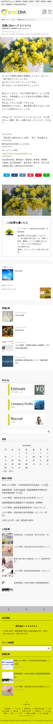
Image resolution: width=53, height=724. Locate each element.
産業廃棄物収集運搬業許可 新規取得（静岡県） (23, 502)
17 (34, 460)
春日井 (27, 34)
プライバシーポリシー (26, 716)
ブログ (19, 32)
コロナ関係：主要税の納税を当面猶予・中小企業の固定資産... (32, 346)
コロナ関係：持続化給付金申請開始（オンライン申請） (24, 514)
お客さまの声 (26, 711)
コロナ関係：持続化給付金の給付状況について (22, 497)
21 (12, 464)
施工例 (16, 711)
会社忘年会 (19, 330)
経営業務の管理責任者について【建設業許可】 (31, 361)
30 (26, 468)
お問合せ (38, 711)
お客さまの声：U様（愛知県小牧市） (18, 520)
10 (34, 457)
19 (47, 460)
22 (19, 464)
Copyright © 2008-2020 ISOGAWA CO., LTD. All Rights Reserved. (26, 720)
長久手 (46, 34)
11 (40, 457)
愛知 (22, 34)
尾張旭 (18, 34)
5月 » (11, 471)
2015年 (6, 34)
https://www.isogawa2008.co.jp (17, 153)
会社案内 (7, 709)
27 (6, 468)
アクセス (17, 709)
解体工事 (40, 34)
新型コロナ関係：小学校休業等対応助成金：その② (25, 485)
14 (12, 460)
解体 (35, 34)
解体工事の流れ (40, 709)
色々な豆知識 (44, 713)
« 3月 (4, 471)
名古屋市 (12, 34)
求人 (12, 713)
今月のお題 (19, 315)
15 (19, 460)
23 (26, 464)
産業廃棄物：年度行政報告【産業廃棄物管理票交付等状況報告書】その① (24, 491)
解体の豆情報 (31, 713)
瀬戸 (31, 34)
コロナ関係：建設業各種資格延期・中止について (23, 507)
